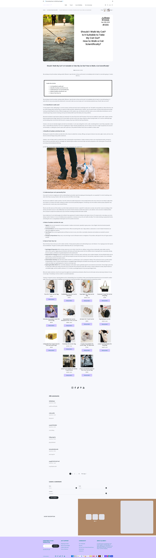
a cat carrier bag (66, 235)
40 (79, 473)
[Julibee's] (47, 5)
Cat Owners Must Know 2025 (52, 10)
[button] (43, 1)
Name (50, 486)
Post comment (54, 497)
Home (44, 10)
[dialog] (108, 5)
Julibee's (47, 556)
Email (80, 486)
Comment (50, 491)
